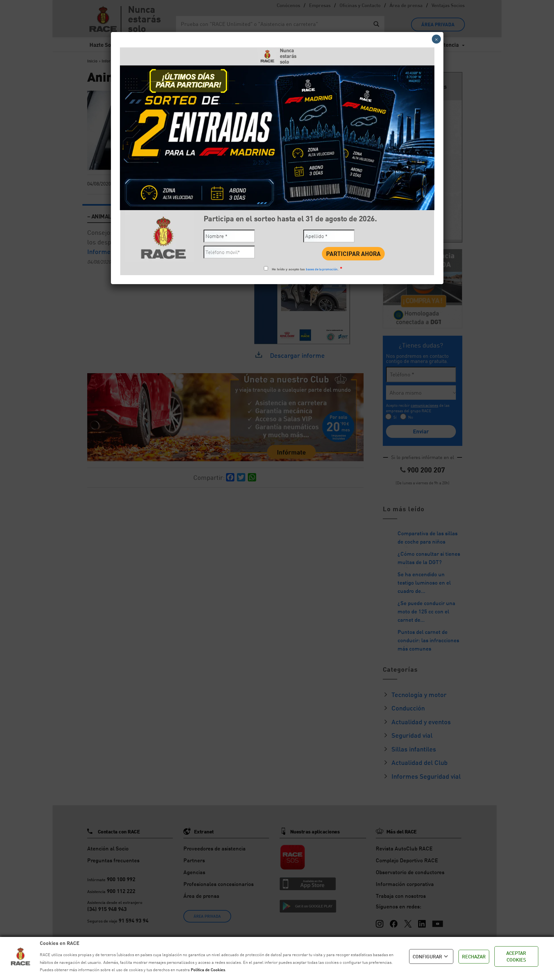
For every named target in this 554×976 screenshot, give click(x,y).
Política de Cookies (208, 969)
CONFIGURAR (427, 956)
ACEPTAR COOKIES (516, 956)
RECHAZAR (474, 956)
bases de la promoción (322, 269)
